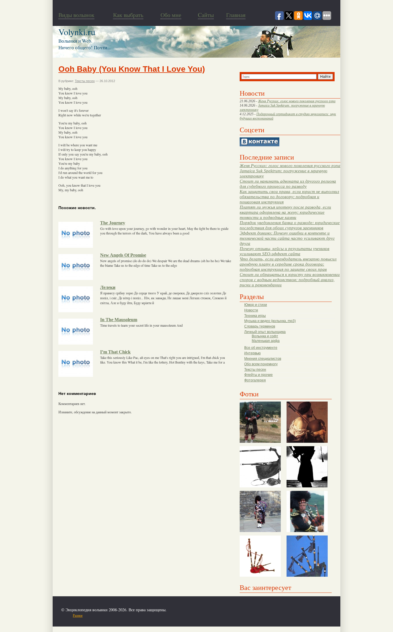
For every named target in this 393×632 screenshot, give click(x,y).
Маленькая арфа (266, 341)
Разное (78, 615)
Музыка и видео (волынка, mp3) (270, 321)
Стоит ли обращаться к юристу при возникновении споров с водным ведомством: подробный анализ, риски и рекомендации (290, 279)
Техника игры (255, 316)
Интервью (252, 353)
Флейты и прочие (258, 375)
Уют (176, 615)
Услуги (166, 615)
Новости (251, 310)
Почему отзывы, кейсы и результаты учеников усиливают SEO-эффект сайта (284, 251)
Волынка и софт (265, 336)
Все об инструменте (260, 348)
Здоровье (92, 615)
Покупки (106, 615)
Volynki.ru (76, 31)
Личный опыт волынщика (265, 332)
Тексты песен (255, 370)
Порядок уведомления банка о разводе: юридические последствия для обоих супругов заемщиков (290, 225)
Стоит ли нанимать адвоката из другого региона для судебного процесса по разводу (288, 184)
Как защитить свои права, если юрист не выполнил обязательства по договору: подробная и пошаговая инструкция (289, 196)
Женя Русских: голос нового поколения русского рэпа (296, 101)
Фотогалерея (255, 380)
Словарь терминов (259, 326)
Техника (154, 615)
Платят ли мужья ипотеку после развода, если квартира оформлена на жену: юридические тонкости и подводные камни (285, 212)
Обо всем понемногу (261, 364)
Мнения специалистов (262, 359)
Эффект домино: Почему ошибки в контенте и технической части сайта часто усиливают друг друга (287, 238)
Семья (142, 615)
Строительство (125, 615)
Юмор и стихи (255, 305)
